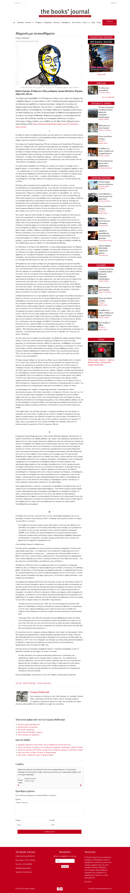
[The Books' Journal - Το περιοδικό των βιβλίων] (65, 12)
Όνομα (18, 820)
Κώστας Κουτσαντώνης (105, 168)
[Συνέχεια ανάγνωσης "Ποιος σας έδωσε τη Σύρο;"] (93, 139)
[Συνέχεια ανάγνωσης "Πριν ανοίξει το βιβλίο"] (93, 326)
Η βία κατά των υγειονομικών (104, 126)
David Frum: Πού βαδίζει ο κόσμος (30, 732)
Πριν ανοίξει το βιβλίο (26, 755)
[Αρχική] (15, 22)
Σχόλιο (18, 799)
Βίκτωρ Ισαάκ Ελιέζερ (105, 240)
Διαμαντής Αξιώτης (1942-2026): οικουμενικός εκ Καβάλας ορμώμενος (43, 750)
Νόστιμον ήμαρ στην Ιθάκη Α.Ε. (29, 724)
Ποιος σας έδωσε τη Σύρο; (27, 752)
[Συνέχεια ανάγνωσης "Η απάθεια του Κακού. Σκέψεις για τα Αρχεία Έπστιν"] (93, 152)
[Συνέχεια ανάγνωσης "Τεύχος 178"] (101, 56)
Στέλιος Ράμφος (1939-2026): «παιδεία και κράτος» (105, 249)
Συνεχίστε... (88, 882)
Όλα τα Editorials (108, 97)
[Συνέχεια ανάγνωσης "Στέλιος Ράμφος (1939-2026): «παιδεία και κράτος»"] (93, 250)
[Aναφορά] (80, 785)
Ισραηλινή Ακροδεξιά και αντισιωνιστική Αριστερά (104, 234)
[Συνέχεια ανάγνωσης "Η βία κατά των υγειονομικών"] (93, 128)
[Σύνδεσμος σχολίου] (18, 785)
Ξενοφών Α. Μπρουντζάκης (46, 752)
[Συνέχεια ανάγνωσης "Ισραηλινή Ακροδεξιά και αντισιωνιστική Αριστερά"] (93, 235)
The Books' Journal (76, 750)
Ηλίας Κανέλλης (65, 745)
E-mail (52, 820)
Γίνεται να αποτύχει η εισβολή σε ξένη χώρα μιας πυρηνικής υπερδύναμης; (44, 747)
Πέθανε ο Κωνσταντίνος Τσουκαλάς (104, 220)
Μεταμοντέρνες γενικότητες (28, 727)
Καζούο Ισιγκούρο (29, 683)
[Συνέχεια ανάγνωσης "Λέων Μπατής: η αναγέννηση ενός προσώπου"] (93, 197)
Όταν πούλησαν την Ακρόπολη (28, 735)
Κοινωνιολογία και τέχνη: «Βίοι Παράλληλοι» (106, 163)
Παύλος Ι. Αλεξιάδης (105, 130)
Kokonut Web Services (104, 889)
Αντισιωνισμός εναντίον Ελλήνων (106, 182)
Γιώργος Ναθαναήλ (22, 38)
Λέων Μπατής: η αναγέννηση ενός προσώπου (105, 196)
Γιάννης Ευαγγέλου (104, 201)
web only (19, 683)
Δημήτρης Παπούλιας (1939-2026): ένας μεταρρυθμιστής (38, 745)
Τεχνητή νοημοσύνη (44, 683)
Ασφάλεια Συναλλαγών (24, 872)
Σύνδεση (113, 3)
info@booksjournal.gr (23, 868)
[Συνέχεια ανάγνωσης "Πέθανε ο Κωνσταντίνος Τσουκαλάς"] (93, 222)
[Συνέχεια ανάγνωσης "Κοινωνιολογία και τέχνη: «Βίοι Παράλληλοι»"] (93, 164)
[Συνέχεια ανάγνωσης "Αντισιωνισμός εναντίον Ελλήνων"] (93, 185)
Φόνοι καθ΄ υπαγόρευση (26, 730)
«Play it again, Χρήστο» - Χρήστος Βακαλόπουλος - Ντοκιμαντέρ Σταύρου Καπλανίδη (101, 362)
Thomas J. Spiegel (104, 155)
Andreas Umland (77, 747)
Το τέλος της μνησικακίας (104, 89)
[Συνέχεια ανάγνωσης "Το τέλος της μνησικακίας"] (93, 90)
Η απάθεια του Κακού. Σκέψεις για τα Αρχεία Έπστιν (106, 150)
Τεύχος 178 (101, 74)
